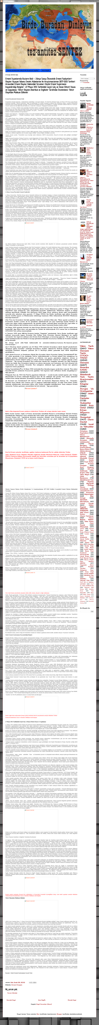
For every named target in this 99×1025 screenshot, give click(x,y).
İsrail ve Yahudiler (87, 425)
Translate (86, 82)
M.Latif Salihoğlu (87, 470)
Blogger (59, 1014)
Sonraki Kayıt (11, 1000)
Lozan (87, 534)
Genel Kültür (84, 539)
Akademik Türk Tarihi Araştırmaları (87, 376)
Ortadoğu (84, 431)
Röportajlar (89, 494)
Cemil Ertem (84, 556)
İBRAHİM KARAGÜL (84, 509)
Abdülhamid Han (87, 480)
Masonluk (84, 527)
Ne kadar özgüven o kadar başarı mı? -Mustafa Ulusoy (86, 277)
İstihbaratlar (85, 442)
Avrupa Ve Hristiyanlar (87, 390)
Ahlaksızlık (83, 537)
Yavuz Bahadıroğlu (84, 435)
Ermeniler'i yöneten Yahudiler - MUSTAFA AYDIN (86, 323)
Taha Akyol (84, 474)
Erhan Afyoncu (84, 411)
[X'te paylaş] (32, 982)
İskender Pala (84, 580)
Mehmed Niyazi (87, 540)
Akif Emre (84, 512)
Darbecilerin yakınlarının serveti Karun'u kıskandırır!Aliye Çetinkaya (86, 128)
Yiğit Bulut (89, 547)
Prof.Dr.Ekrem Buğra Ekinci (85, 448)
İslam (91, 393)
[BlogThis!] (31, 982)
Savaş (82, 535)
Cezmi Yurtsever (87, 516)
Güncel (83, 456)
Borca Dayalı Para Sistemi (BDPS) (87, 561)
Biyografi (90, 483)
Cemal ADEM (89, 573)
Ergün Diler (84, 473)
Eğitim (82, 514)
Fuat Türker (89, 462)
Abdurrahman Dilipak (85, 452)
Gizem (87, 542)
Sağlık (91, 460)
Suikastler (85, 403)
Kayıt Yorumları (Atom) (44, 1004)
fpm (38, 1014)
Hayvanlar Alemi (87, 565)
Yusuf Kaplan (89, 549)
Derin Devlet (87, 420)
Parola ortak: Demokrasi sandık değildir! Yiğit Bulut (86, 203)
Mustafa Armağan (87, 439)
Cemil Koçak (87, 503)
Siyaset (90, 482)
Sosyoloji (85, 417)
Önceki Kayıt (72, 1000)
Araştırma (90, 492)
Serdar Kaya (89, 546)
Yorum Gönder (12, 993)
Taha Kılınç (89, 521)
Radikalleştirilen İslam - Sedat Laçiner (89, 151)
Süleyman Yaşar (87, 570)
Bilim (81, 544)
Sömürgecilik (84, 554)
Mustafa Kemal (87, 458)
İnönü (82, 528)
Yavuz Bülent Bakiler (87, 518)
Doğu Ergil (89, 572)
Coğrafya (90, 544)
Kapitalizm (84, 433)
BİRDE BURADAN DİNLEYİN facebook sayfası (22, 70)
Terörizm (83, 454)
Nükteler (82, 597)
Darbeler (84, 398)
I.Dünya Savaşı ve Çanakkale (87, 487)
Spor (92, 592)
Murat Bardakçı (87, 444)
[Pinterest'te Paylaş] (35, 982)
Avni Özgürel (87, 467)
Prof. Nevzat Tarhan (87, 558)
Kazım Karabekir (85, 596)
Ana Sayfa (45, 70)
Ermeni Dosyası (17, 985)
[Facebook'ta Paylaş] (34, 982)
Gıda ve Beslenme (87, 477)
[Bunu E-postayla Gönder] (30, 982)
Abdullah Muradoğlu (84, 500)
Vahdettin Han (89, 575)
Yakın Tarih (87, 346)
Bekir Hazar (86, 594)
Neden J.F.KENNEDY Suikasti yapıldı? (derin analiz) (87, 107)
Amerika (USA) (84, 368)
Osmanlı (84, 362)
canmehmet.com (86, 491)
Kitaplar (84, 384)
